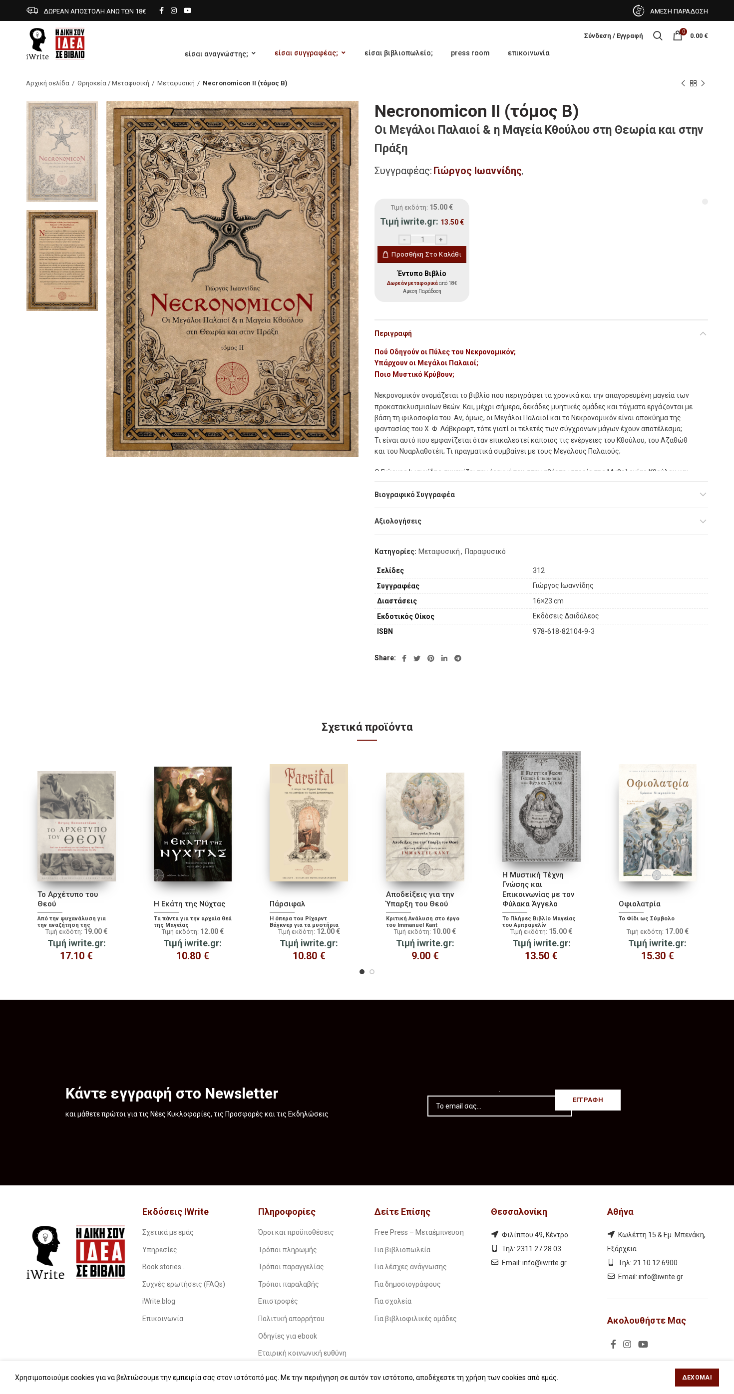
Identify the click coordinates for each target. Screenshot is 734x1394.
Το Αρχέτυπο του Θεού (67, 899)
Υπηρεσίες (159, 1250)
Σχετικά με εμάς (168, 1232)
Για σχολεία (392, 1301)
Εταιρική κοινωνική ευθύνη (302, 1353)
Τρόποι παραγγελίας (291, 1267)
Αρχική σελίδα (47, 83)
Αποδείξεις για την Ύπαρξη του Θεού (420, 899)
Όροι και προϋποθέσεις (296, 1232)
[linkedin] (444, 658)
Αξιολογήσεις (397, 521)
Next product (703, 83)
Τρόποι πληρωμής (287, 1250)
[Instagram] (173, 10)
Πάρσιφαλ (287, 903)
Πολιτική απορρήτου (291, 1319)
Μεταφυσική (176, 83)
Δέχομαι (697, 1377)
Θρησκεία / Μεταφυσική (113, 83)
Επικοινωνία (162, 1319)
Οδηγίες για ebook (287, 1336)
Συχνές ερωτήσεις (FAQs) (183, 1284)
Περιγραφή (393, 333)
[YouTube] (187, 10)
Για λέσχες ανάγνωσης (410, 1267)
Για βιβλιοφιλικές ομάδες (415, 1319)
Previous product (683, 83)
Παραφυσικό (485, 552)
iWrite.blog (158, 1301)
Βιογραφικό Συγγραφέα (414, 495)
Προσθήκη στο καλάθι (426, 254)
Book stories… (164, 1267)
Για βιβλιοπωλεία (402, 1250)
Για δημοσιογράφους (407, 1284)
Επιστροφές (278, 1301)
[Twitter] (417, 658)
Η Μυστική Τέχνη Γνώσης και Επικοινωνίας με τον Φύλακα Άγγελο (538, 889)
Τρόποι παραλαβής (288, 1284)
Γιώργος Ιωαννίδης (477, 171)
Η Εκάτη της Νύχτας (189, 903)
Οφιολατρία (640, 903)
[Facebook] (161, 10)
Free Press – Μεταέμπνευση (419, 1232)
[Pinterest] (431, 658)
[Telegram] (458, 658)
